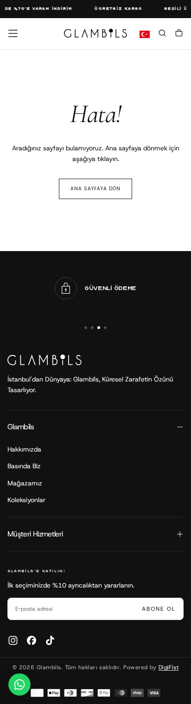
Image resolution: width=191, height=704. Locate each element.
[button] (13, 33)
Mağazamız (24, 483)
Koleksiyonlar (26, 500)
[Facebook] (31, 640)
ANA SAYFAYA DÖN (95, 188)
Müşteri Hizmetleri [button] (35, 534)
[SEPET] (179, 34)
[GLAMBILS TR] (44, 360)
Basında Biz (24, 466)
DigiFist (169, 667)
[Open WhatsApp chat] (19, 684)
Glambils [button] (20, 427)
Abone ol (159, 609)
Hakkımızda (24, 449)
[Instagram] (13, 640)
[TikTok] (50, 640)
